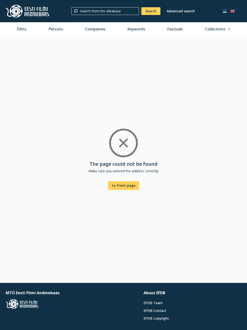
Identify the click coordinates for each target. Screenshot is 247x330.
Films (22, 29)
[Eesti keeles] (225, 11)
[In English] (232, 11)
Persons (55, 29)
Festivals (175, 29)
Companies (95, 29)
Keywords (136, 29)
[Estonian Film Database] (27, 11)
